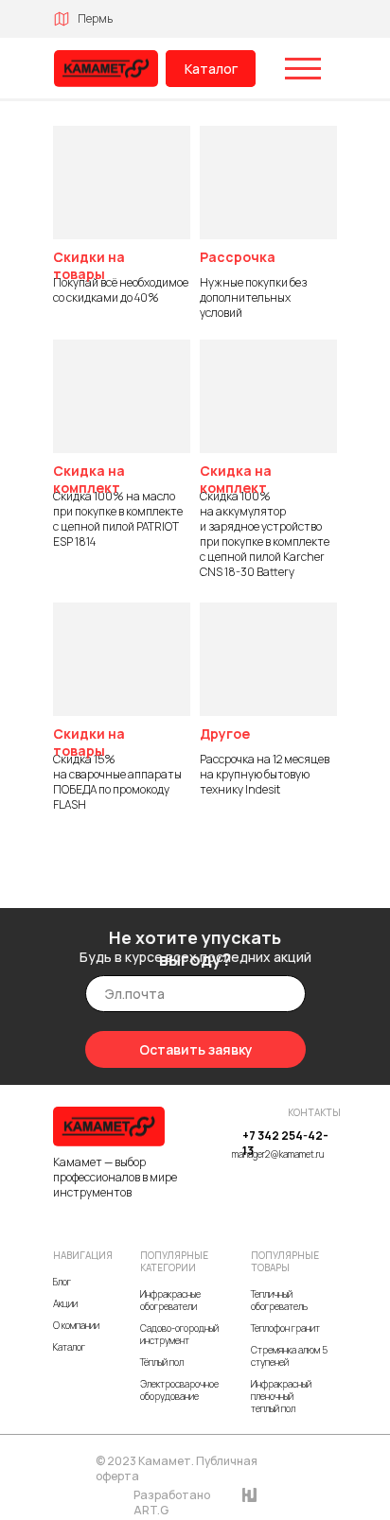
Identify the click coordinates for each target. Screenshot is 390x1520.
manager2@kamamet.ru (278, 1154)
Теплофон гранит (285, 1328)
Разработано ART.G (171, 1502)
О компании (76, 1325)
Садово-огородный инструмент (179, 1334)
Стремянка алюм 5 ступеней (289, 1356)
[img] (106, 68)
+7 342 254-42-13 (285, 1143)
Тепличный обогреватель (279, 1300)
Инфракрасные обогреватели (170, 1300)
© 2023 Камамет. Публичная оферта (176, 1468)
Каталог (211, 69)
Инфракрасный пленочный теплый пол (281, 1396)
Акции (65, 1303)
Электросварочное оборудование (179, 1390)
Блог (62, 1281)
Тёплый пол (162, 1362)
